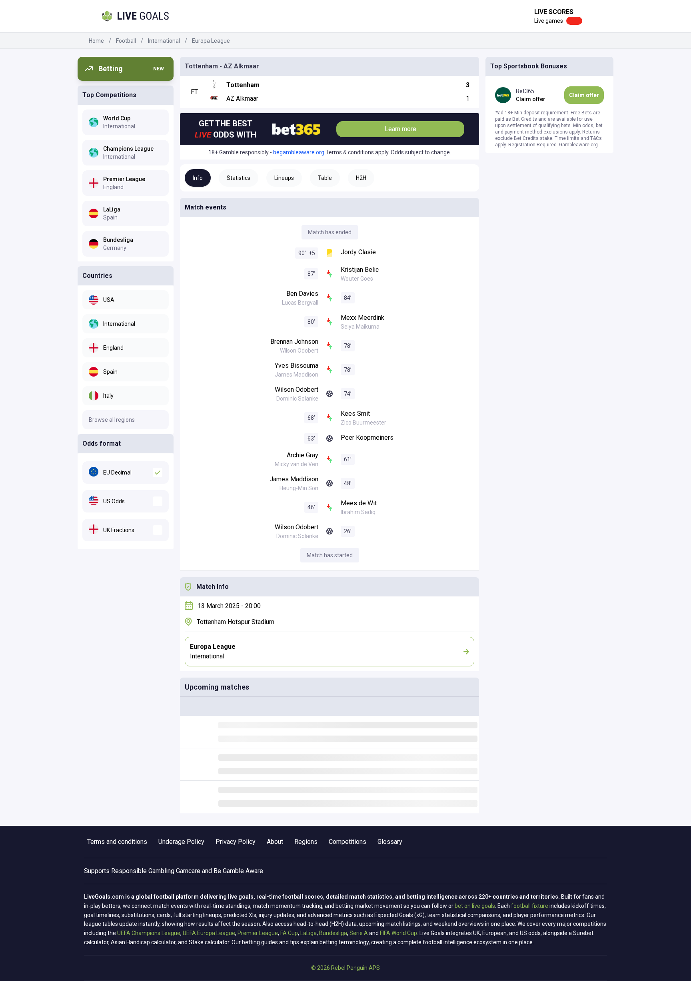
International (164, 41)
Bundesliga (333, 933)
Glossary (389, 841)
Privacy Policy (236, 841)
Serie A (358, 933)
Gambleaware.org (578, 145)
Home (96, 41)
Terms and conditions (117, 841)
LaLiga (308, 933)
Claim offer (584, 95)
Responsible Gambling (142, 871)
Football (126, 41)
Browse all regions (112, 420)
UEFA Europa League (209, 933)
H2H (361, 178)
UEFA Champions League (148, 933)
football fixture (529, 906)
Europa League (211, 41)
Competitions (347, 841)
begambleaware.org (298, 152)
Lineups (284, 178)
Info (198, 178)
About (275, 841)
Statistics (238, 178)
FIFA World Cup (398, 933)
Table (325, 178)
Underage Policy (181, 841)
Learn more (400, 129)
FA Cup (289, 933)
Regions (306, 841)
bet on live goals (475, 906)
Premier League (258, 933)
